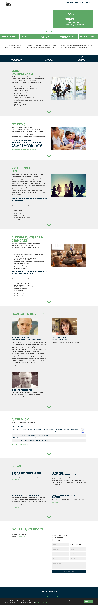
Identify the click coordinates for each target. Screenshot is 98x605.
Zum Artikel (15, 479)
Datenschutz (51, 597)
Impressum (43, 597)
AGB (57, 597)
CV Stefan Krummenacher (21, 444)
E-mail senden (16, 538)
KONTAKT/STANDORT (86, 2)
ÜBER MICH (69, 2)
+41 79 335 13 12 (20, 536)
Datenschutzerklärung (41, 602)
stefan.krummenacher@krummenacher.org (24, 149)
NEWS (76, 2)
